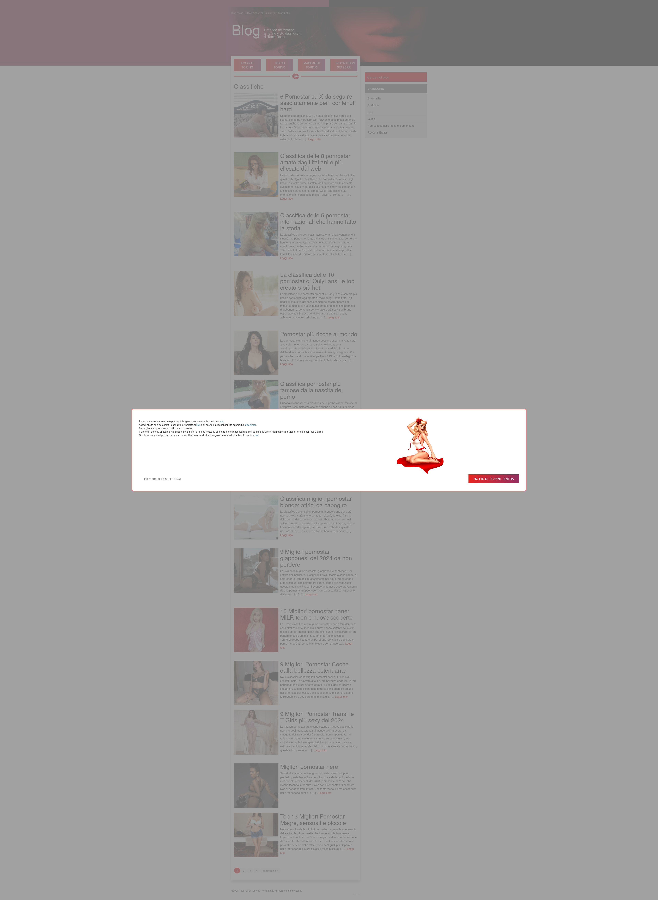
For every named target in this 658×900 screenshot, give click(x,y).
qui (221, 421)
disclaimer (250, 424)
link (198, 424)
